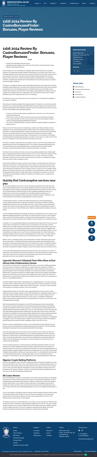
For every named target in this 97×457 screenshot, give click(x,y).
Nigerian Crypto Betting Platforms (15, 67)
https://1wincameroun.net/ (32, 135)
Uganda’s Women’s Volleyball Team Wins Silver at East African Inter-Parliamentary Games (30, 65)
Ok (85, 454)
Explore (37, 3)
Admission (53, 3)
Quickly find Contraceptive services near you (18, 63)
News (83, 3)
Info (45, 3)
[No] (95, 454)
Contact (92, 3)
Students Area (74, 3)
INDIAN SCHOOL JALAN (18, 2)
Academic (63, 3)
